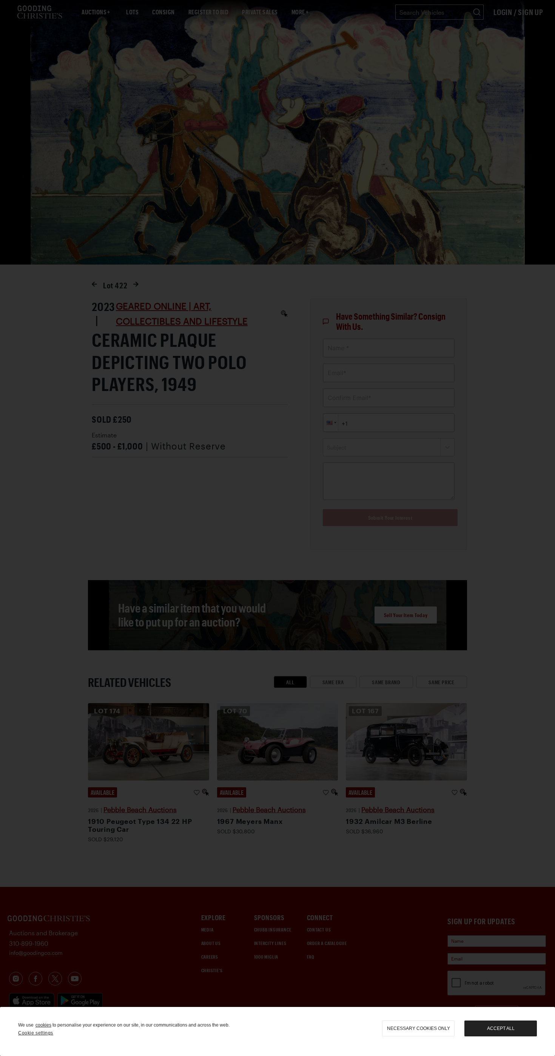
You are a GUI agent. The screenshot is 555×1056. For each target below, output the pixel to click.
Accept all (501, 1028)
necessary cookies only (418, 1028)
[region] (277, 1031)
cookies (43, 1025)
